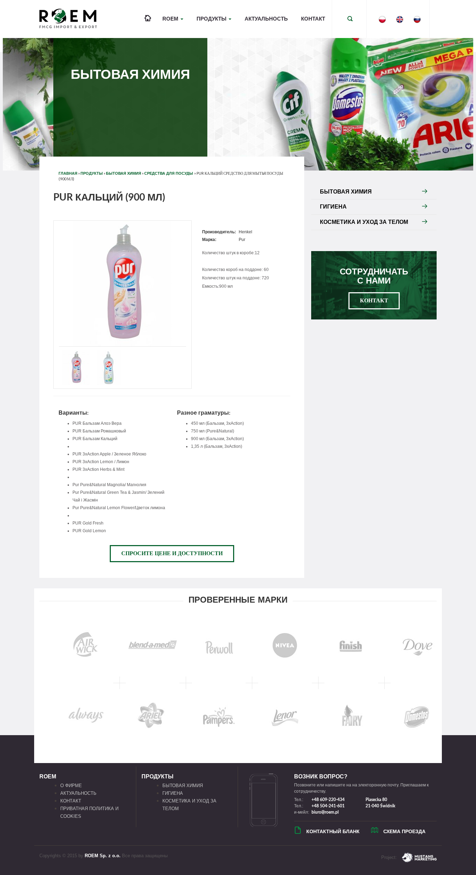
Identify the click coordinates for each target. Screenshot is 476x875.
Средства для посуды (169, 173)
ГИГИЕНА (333, 207)
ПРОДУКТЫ (91, 173)
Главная (68, 173)
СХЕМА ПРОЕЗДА (404, 831)
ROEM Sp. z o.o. (103, 855)
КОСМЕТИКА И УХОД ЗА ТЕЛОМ (364, 222)
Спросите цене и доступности (172, 553)
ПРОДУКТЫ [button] (212, 19)
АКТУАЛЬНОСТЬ (266, 19)
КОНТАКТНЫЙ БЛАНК (333, 831)
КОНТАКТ (313, 19)
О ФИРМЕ (71, 785)
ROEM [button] (171, 19)
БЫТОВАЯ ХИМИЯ (123, 173)
